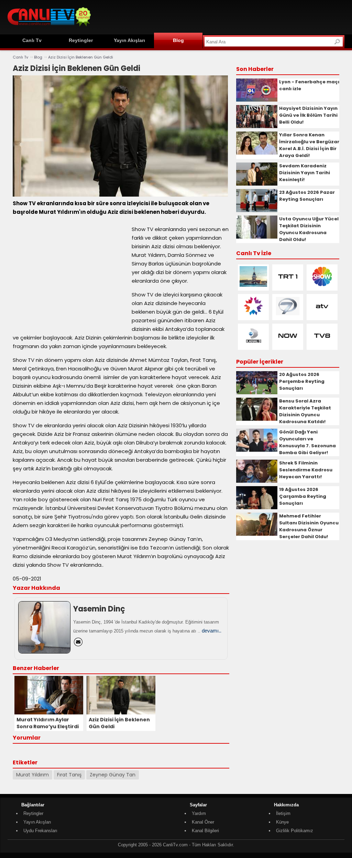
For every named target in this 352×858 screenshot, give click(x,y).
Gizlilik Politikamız (294, 830)
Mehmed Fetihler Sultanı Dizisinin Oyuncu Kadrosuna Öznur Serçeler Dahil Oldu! (309, 526)
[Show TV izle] (322, 285)
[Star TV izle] (253, 315)
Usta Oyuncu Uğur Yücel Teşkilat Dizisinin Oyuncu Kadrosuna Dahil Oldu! (309, 229)
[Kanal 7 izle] (287, 315)
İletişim (283, 813)
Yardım (199, 813)
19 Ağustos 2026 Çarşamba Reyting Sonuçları (302, 496)
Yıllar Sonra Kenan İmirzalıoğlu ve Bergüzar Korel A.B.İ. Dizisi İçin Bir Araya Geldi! (309, 145)
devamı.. (211, 631)
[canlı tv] (49, 27)
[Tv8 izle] (322, 344)
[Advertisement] (219, 16)
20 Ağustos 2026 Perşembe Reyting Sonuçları (301, 381)
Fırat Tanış (69, 774)
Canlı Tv (32, 40)
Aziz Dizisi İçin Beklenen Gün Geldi (80, 57)
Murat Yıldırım (32, 774)
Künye (282, 822)
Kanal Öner (203, 822)
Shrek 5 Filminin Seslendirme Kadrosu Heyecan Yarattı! (305, 470)
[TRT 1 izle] (287, 285)
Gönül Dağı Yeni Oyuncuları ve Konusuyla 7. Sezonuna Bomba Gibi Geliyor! (307, 442)
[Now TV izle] (287, 344)
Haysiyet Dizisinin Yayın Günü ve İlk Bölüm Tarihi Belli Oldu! (308, 115)
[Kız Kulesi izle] (253, 285)
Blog (178, 40)
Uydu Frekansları (40, 830)
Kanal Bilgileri (205, 830)
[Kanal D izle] (253, 344)
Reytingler (81, 40)
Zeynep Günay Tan (112, 774)
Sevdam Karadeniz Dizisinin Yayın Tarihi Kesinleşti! (304, 173)
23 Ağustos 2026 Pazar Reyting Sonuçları (307, 195)
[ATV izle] (322, 315)
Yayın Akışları (129, 40)
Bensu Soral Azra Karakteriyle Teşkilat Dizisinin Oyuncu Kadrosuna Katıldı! (305, 411)
